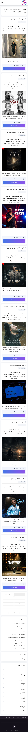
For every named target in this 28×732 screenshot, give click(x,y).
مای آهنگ (24, 717)
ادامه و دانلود (14, 69)
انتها (14, 613)
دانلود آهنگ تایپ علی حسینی (17, 76)
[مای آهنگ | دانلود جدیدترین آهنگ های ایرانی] (24, 2)
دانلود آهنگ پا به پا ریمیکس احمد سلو (15, 132)
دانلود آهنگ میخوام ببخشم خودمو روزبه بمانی (14, 307)
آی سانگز (23, 659)
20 (8, 607)
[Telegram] (14, 726)
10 (19, 603)
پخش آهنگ (7, 717)
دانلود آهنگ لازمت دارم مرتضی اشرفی (15, 248)
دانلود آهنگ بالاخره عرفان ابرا (17, 19)
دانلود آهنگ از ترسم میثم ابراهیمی (16, 479)
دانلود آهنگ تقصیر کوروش (18, 422)
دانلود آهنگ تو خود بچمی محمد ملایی (15, 189)
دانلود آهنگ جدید (22, 22)
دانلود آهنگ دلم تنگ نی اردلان (17, 365)
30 (19, 607)
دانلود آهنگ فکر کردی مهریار (17, 537)
